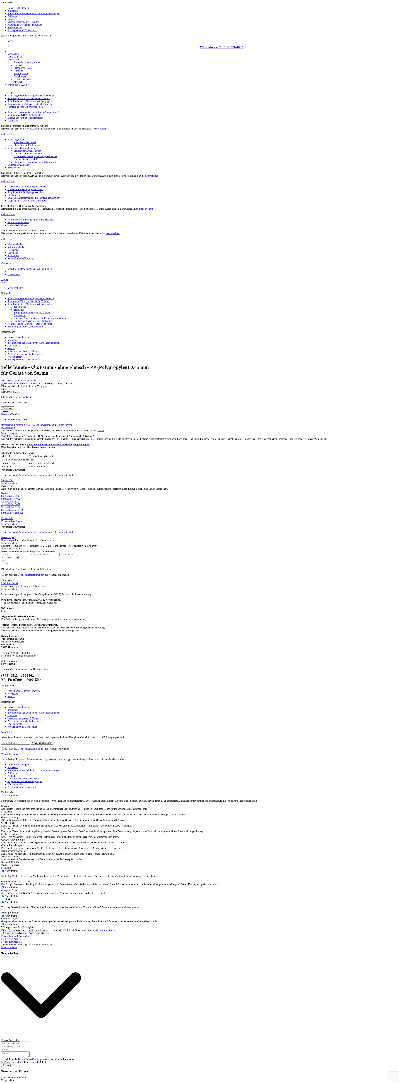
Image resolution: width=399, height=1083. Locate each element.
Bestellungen (20, 76)
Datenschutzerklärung (29, 1059)
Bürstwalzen (20, 315)
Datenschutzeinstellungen (14, 933)
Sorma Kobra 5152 (10, 507)
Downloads (33, 425)
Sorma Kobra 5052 (10, 504)
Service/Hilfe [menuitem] (30, 16)
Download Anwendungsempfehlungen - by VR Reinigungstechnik (40, 475)
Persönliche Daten (23, 68)
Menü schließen (15, 56)
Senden (5, 1065)
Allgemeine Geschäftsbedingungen (24, 24)
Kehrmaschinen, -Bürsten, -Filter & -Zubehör (29, 323)
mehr (101, 430)
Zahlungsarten (21, 73)
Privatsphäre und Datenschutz (22, 30)
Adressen (18, 70)
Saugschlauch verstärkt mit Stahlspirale (33, 321)
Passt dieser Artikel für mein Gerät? (18, 380)
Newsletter (12, 693)
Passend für (21, 425)
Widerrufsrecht (14, 27)
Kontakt (11, 19)
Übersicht (18, 65)
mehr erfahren (99, 128)
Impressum (12, 10)
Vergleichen (7, 408)
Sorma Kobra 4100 (10, 501)
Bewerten (6, 414)
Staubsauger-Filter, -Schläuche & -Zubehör (28, 301)
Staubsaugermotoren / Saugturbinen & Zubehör (30, 298)
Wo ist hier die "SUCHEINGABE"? (222, 47)
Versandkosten (56, 759)
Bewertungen (47, 425)
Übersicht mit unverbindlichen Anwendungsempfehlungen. (58, 444)
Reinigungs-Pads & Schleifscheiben (25, 326)
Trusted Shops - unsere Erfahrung (24, 691)
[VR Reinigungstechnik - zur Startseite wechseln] (26, 35)
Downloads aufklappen (12, 521)
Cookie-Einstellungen (18, 8)
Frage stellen (7, 1080)
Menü (10, 41)
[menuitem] (202, 8)
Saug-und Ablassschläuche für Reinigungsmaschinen (40, 318)
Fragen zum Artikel (11, 939)
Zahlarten (12, 16)
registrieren (35, 62)
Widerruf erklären (10, 754)
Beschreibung (8, 425)
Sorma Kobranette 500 (12, 510)
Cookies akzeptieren (38, 933)
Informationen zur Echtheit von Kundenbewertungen (33, 13)
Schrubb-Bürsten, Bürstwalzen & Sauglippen (29, 304)
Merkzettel (19, 82)
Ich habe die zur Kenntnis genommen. (37, 574)
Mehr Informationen (105, 930)
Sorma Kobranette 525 (12, 512)
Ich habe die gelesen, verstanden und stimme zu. (40, 1059)
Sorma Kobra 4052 (10, 498)
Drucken (15, 414)
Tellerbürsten (20, 307)
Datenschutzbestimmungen (31, 574)
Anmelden (19, 62)
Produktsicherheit (63, 425)
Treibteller (19, 309)
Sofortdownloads (22, 79)
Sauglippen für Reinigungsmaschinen (32, 312)
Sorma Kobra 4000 (10, 496)
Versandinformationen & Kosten (23, 22)
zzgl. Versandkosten (23, 397)
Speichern (7, 580)
